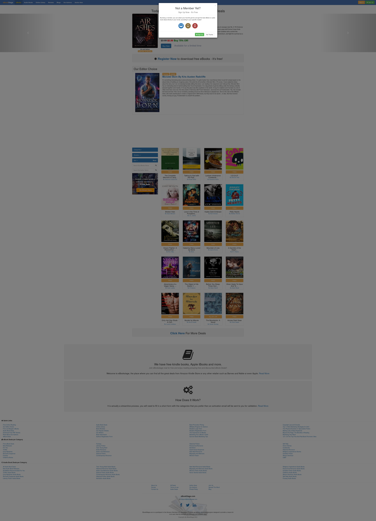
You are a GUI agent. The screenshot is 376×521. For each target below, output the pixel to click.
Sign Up (200, 35)
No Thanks (209, 35)
